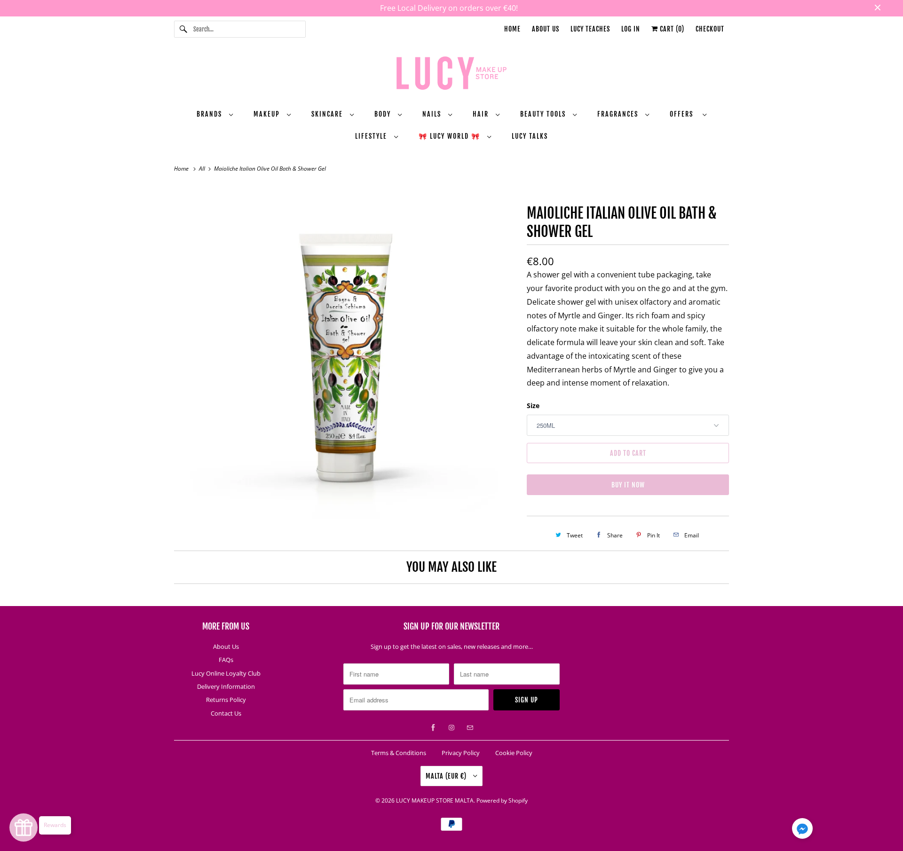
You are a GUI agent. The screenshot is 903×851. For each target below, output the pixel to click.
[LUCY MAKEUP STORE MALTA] (451, 75)
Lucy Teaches (590, 29)
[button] (802, 830)
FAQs (226, 659)
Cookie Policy (513, 753)
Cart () (671, 29)
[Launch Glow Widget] (23, 827)
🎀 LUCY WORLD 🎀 (451, 136)
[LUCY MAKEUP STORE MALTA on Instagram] (451, 728)
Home (512, 29)
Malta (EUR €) (447, 776)
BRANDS (210, 114)
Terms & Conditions (398, 753)
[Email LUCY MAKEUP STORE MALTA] (470, 728)
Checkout (710, 29)
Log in (630, 29)
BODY (383, 114)
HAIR (482, 114)
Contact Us (226, 713)
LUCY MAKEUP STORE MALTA (435, 800)
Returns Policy (226, 699)
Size (533, 405)
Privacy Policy (461, 753)
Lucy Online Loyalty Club (226, 673)
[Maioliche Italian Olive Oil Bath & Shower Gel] (345, 356)
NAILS (433, 114)
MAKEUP (267, 114)
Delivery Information (226, 686)
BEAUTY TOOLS (544, 114)
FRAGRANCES (619, 114)
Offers (684, 114)
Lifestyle (372, 136)
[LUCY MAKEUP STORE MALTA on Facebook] (433, 728)
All (202, 169)
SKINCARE (328, 114)
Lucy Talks (530, 136)
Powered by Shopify (502, 800)
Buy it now (628, 485)
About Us (545, 29)
